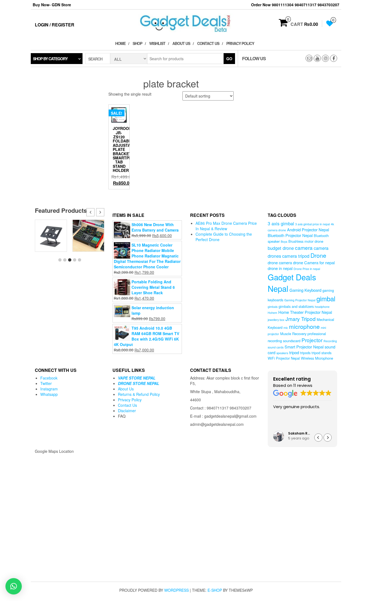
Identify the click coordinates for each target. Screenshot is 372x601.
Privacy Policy (240, 43)
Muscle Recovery (293, 333)
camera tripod (295, 256)
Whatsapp (49, 394)
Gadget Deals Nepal (292, 282)
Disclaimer (127, 410)
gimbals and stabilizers (296, 306)
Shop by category (50, 58)
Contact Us (208, 43)
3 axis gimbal (281, 223)
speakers (282, 353)
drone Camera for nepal (314, 262)
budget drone (281, 248)
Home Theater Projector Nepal (305, 312)
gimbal (325, 298)
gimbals (273, 307)
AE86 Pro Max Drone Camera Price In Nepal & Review (226, 225)
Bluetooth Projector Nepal (290, 235)
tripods (305, 352)
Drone (318, 255)
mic (285, 328)
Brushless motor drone (305, 241)
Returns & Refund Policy (139, 394)
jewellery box (276, 320)
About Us (181, 43)
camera (304, 247)
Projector (311, 340)
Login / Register (54, 25)
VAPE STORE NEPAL (136, 378)
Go (229, 58)
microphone (304, 326)
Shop (137, 43)
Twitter (46, 383)
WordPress (176, 590)
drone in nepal (280, 268)
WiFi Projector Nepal (284, 358)
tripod (294, 352)
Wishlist (157, 43)
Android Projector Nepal (308, 229)
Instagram (49, 388)
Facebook (48, 378)
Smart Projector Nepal (304, 347)
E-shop (215, 590)
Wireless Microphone (317, 358)
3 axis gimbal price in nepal (312, 224)
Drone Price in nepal (307, 269)
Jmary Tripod (300, 318)
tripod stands (321, 352)
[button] (100, 212)
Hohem (272, 313)
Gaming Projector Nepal (299, 300)
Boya (284, 241)
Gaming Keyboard (305, 290)
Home (120, 43)
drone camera (280, 262)
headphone (322, 307)
